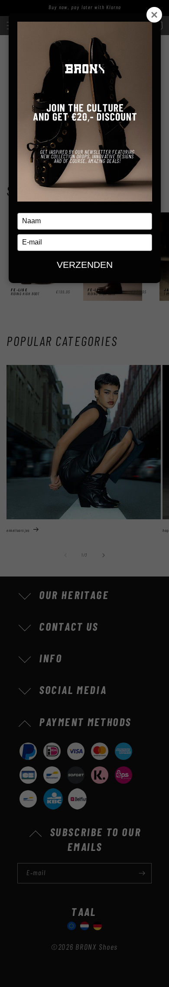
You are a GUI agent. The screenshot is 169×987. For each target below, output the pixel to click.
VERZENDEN (85, 265)
